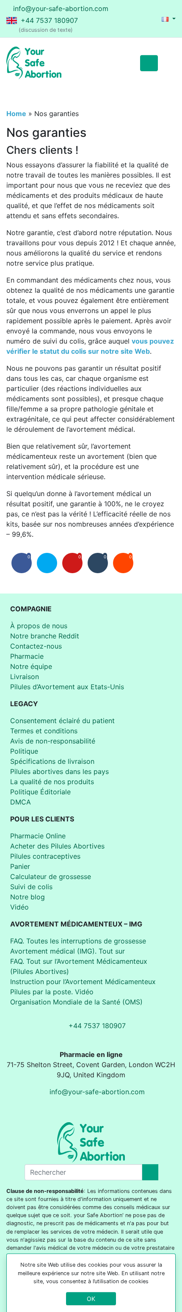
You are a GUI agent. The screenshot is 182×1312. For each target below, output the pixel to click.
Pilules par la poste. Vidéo (52, 991)
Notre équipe (31, 666)
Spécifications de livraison (52, 761)
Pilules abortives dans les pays (59, 771)
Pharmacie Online (38, 836)
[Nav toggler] (167, 63)
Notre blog (27, 897)
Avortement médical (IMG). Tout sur (67, 951)
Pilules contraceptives (45, 856)
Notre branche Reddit (44, 636)
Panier (20, 866)
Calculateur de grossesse (50, 876)
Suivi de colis (31, 886)
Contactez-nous (36, 646)
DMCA (20, 802)
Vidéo (19, 907)
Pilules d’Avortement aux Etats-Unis (67, 686)
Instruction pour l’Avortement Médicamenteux (83, 981)
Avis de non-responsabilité (52, 741)
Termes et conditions (43, 731)
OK (91, 1298)
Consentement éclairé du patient (62, 720)
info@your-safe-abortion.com (60, 8)
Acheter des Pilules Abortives (57, 846)
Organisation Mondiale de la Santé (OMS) (76, 1002)
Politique (24, 751)
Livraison (24, 676)
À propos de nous (38, 625)
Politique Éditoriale (40, 792)
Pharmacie (27, 656)
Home (16, 113)
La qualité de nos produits (52, 781)
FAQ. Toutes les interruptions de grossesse (78, 941)
